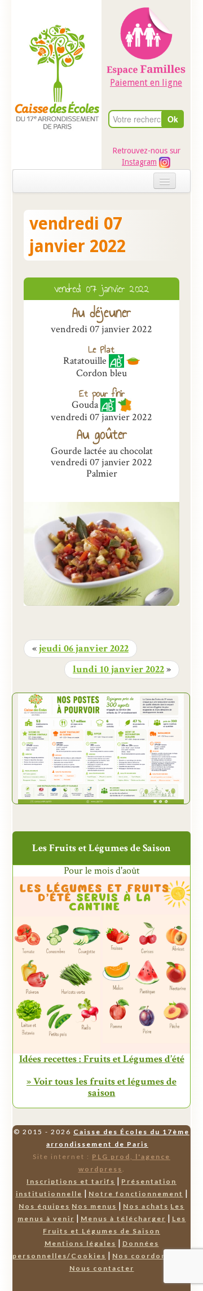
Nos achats (146, 1206)
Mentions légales (80, 1243)
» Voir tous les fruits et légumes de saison (101, 1087)
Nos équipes (44, 1206)
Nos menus (94, 1206)
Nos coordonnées (149, 1256)
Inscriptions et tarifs (71, 1181)
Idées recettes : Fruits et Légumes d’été (101, 1059)
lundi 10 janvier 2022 (118, 669)
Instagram (139, 161)
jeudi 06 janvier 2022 (84, 648)
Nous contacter (101, 1268)
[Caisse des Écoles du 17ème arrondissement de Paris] (57, 53)
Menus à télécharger (123, 1218)
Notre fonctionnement (136, 1193)
